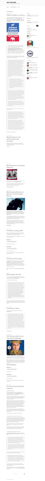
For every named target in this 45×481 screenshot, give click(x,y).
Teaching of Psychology (14, 259)
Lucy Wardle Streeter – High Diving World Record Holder (33, 72)
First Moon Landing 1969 (15, 230)
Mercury (34, 47)
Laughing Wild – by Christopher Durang (33, 77)
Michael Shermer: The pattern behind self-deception (14, 139)
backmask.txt (16, 277)
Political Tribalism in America (16, 15)
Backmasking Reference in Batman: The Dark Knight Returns (15, 194)
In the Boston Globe (13, 308)
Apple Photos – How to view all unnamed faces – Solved (33, 67)
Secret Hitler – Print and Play (32, 62)
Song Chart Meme (29, 31)
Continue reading (9, 225)
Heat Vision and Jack (29, 33)
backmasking (8, 20)
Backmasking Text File (14, 274)
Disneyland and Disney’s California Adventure (32, 35)
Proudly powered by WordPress (9, 479)
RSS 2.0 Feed (29, 18)
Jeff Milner (11, 2)
